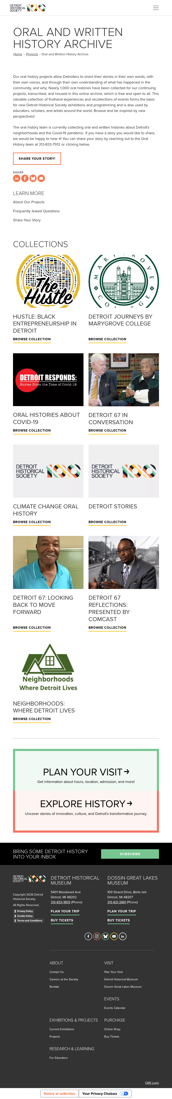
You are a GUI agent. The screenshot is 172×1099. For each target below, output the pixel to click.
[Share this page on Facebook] (25, 178)
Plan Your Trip (65, 911)
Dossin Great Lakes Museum (123, 987)
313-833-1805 (60, 902)
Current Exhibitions (62, 1029)
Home (17, 54)
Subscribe (130, 854)
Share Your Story (27, 220)
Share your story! (37, 158)
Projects (32, 54)
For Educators (59, 1058)
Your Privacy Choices (99, 1093)
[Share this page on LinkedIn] (16, 178)
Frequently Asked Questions (36, 211)
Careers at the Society (64, 979)
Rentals (54, 987)
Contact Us (57, 972)
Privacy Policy (25, 911)
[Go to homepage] (29, 883)
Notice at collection (59, 1093)
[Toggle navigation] (156, 7)
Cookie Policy (25, 915)
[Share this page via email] (41, 178)
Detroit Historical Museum (121, 979)
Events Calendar (114, 1008)
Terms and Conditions (29, 920)
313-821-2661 (116, 902)
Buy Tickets (62, 920)
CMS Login (152, 1083)
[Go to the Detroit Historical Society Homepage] (29, 7)
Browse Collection (32, 339)
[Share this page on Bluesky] (33, 178)
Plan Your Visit (113, 972)
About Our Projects (28, 202)
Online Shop (112, 1029)
